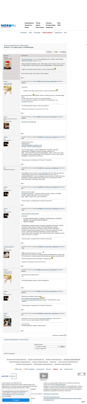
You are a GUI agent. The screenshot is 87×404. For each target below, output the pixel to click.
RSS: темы (19, 369)
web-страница (29, 149)
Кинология (38, 146)
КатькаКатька (12, 353)
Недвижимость (29, 23)
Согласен (16, 400)
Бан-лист (48, 369)
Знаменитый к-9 (25, 143)
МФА (22, 196)
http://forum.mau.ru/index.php (28, 121)
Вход (65, 32)
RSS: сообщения (30, 369)
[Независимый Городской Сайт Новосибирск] (8, 26)
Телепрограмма (50, 25)
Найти (30, 32)
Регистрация (37, 32)
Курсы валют (40, 27)
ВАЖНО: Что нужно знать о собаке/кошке (47, 81)
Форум (27, 27)
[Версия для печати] (21, 77)
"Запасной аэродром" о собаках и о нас (31, 145)
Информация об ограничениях (51, 393)
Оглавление (23, 32)
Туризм (38, 23)
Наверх (83, 401)
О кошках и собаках (23, 45)
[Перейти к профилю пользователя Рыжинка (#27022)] (7, 69)
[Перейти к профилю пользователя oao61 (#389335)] (7, 326)
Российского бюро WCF (27, 193)
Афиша (38, 25)
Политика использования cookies (52, 396)
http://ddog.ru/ (45, 173)
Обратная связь (68, 369)
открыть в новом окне (40, 348)
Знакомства (28, 25)
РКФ (22, 152)
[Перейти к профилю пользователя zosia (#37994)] (6, 128)
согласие (18, 394)
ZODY (59, 25)
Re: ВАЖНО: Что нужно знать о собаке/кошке (47, 136)
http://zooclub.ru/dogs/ (27, 59)
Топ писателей (40, 369)
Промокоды (49, 27)
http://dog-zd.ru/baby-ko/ (46, 318)
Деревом (63, 51)
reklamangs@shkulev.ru (60, 384)
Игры (58, 23)
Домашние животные (14, 45)
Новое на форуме (47, 32)
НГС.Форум (6, 45)
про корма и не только (27, 101)
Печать (50, 51)
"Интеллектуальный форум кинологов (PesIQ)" (35, 299)
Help (61, 369)
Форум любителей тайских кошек (30, 213)
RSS (56, 51)
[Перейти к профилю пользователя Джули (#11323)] (7, 94)
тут (22, 276)
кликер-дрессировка (34, 298)
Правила (55, 369)
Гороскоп (49, 23)
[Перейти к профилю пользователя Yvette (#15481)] (6, 146)
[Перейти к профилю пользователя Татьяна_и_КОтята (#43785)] (6, 257)
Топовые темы (58, 32)
